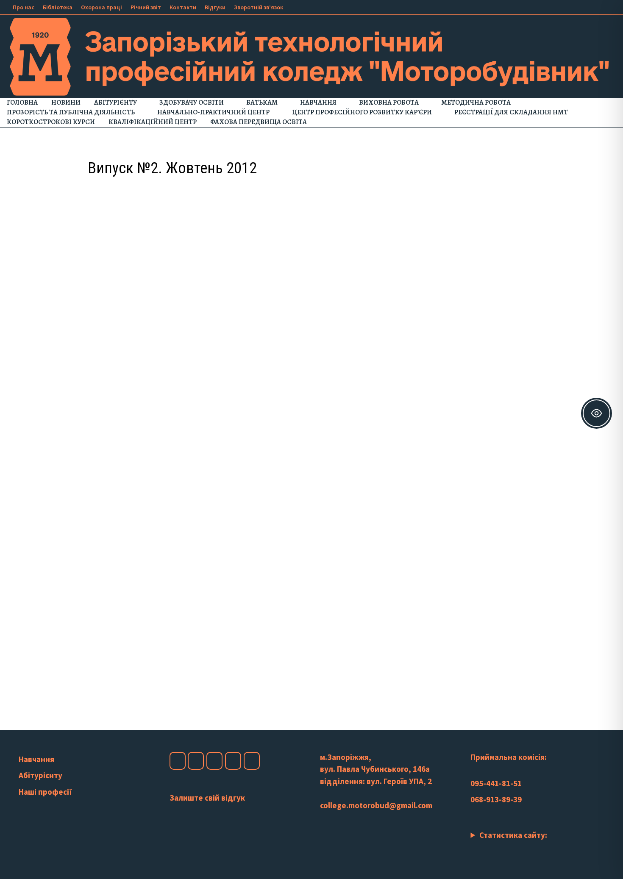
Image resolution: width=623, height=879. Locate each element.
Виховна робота (389, 102)
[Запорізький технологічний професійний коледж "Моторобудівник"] (311, 56)
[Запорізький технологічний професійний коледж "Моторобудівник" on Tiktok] (233, 761)
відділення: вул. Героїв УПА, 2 (376, 781)
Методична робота (476, 102)
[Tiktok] (600, 6)
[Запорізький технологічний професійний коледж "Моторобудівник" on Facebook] (178, 761)
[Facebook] (568, 6)
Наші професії (45, 792)
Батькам (262, 102)
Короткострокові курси (51, 122)
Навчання (318, 102)
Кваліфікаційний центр (152, 122)
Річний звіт (146, 7)
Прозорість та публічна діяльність (71, 112)
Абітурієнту (115, 102)
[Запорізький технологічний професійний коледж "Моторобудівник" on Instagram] (196, 761)
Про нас (23, 7)
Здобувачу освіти (191, 102)
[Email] (610, 6)
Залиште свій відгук (207, 798)
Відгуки (215, 7)
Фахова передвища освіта (258, 122)
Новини (66, 102)
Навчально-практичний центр (213, 112)
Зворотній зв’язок (258, 7)
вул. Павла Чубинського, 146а (375, 769)
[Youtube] (579, 6)
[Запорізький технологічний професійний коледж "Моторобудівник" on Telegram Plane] (252, 761)
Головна (22, 102)
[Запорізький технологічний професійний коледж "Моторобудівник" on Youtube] (214, 761)
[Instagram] (589, 6)
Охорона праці (101, 7)
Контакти (183, 7)
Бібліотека (57, 7)
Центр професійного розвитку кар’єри (362, 112)
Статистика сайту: (513, 835)
